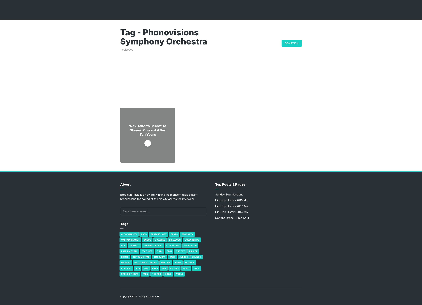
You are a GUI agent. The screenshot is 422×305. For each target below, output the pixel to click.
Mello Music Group (145, 262)
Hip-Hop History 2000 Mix (231, 206)
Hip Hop (193, 251)
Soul (196, 268)
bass (144, 234)
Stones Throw (129, 274)
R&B (146, 268)
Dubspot (135, 245)
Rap (164, 268)
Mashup (125, 262)
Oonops (189, 262)
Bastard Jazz (159, 234)
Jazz (172, 257)
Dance (147, 240)
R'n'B (155, 268)
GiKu (169, 251)
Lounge (196, 257)
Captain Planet (130, 240)
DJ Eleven (175, 240)
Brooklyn (187, 234)
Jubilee (183, 257)
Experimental (129, 251)
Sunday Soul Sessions (229, 194)
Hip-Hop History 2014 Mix (231, 212)
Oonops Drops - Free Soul (232, 218)
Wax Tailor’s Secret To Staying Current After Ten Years (147, 130)
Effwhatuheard (153, 245)
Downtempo (192, 240)
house (124, 257)
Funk (159, 251)
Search (203, 211)
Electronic (173, 245)
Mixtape (166, 262)
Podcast (126, 268)
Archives (259, 43)
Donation (292, 43)
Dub (123, 245)
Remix (186, 268)
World (179, 274)
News (178, 262)
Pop (138, 268)
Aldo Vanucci (129, 234)
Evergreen (190, 245)
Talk (145, 274)
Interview (159, 257)
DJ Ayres (160, 240)
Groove (180, 251)
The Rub (156, 274)
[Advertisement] (211, 76)
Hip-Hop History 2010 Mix (231, 200)
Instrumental (141, 257)
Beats (174, 234)
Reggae (174, 268)
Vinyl (168, 274)
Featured (147, 251)
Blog (275, 43)
